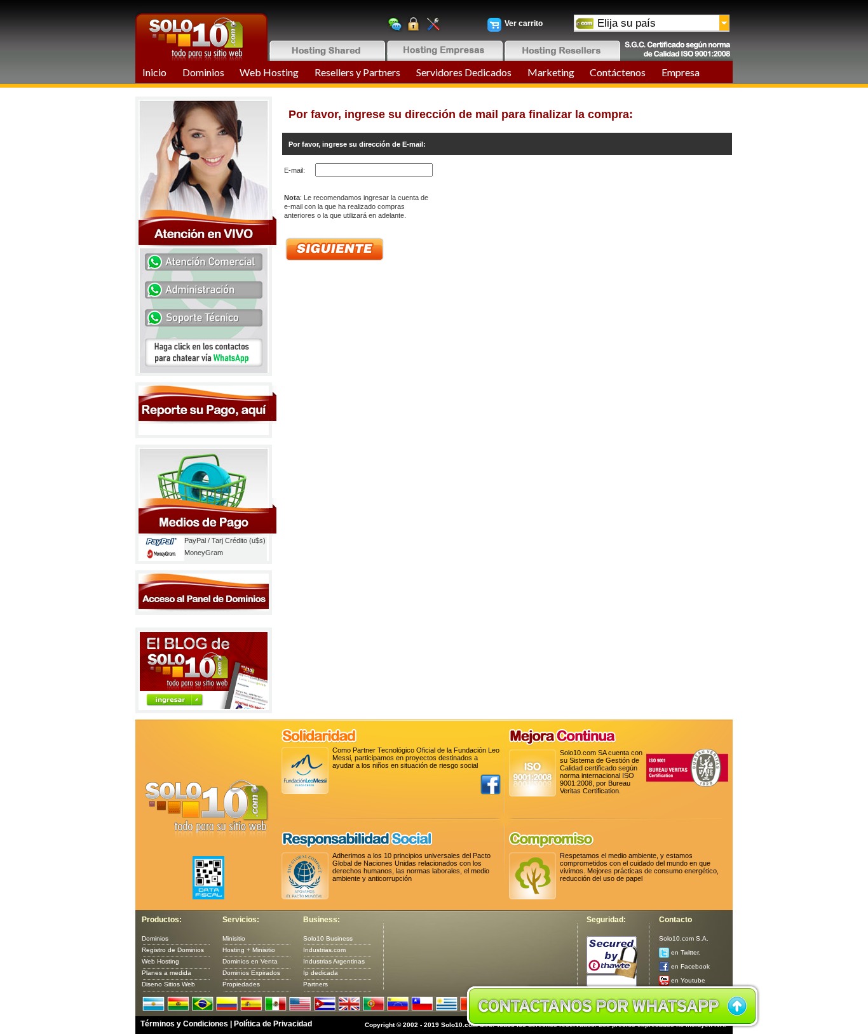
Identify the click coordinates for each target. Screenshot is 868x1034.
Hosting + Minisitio (248, 949)
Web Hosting (269, 72)
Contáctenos (618, 72)
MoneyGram (203, 552)
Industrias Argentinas (334, 961)
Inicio (154, 72)
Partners (315, 984)
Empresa (680, 72)
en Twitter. (684, 952)
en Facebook (689, 966)
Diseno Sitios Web (168, 984)
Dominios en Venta (250, 961)
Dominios (203, 72)
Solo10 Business (328, 938)
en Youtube (687, 980)
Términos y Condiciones (184, 1023)
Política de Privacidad (273, 1023)
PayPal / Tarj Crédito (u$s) (225, 540)
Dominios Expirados (251, 972)
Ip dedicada (320, 972)
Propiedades (241, 984)
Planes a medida (166, 972)
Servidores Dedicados (464, 72)
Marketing (550, 72)
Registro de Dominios (173, 949)
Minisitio (233, 938)
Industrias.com (324, 949)
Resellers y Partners (357, 72)
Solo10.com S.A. (684, 938)
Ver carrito (524, 23)
